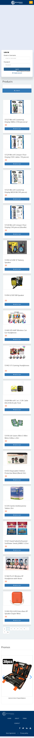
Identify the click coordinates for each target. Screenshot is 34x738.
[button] (30, 677)
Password (7, 62)
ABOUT (17, 718)
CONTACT (17, 723)
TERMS (25, 718)
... (27, 628)
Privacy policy (24, 733)
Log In (17, 69)
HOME (9, 718)
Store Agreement (11, 733)
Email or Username (10, 55)
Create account (17, 73)
